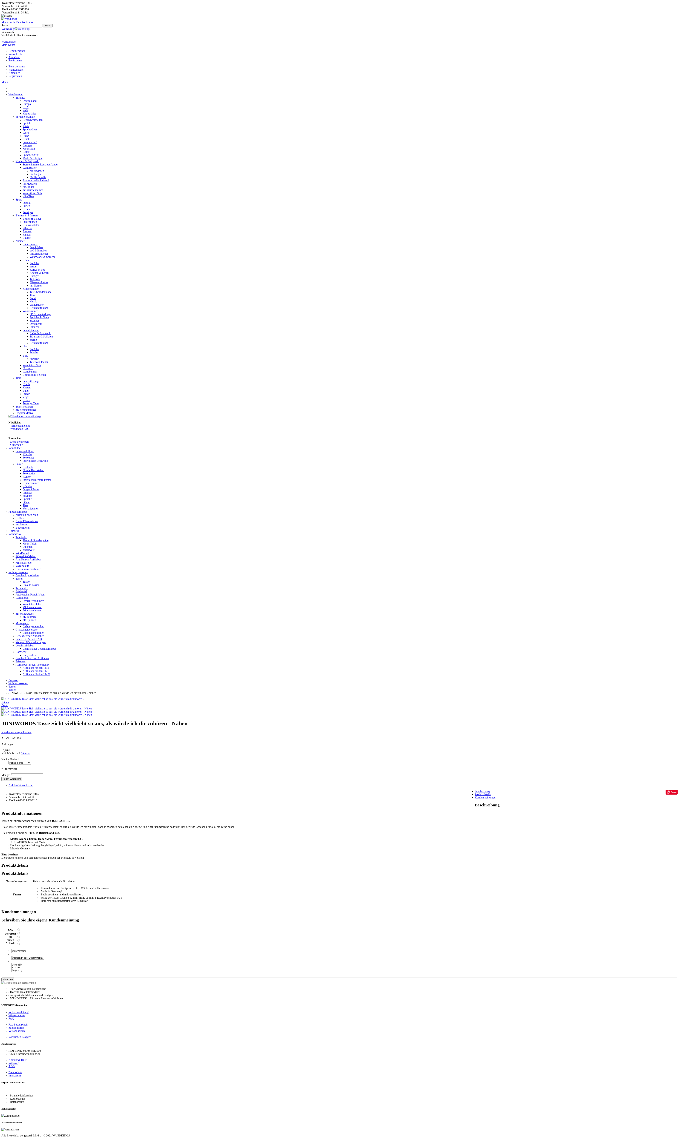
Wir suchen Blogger (19, 1036)
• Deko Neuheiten (18, 441)
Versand (25, 753)
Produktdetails (483, 794)
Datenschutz (15, 1072)
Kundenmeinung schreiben (16, 732)
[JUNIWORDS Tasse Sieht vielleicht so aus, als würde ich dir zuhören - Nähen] (46, 708)
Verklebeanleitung (18, 1012)
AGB (11, 1066)
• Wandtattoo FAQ (18, 428)
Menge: (5, 775)
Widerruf (13, 1063)
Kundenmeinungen (485, 797)
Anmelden (14, 57)
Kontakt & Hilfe (17, 1059)
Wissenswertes (16, 1015)
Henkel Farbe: (10, 759)
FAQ (11, 1018)
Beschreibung (482, 791)
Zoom (4, 705)
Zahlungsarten (16, 1027)
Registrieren (15, 60)
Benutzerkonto (16, 50)
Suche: (5, 25)
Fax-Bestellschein (18, 1024)
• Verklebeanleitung (19, 425)
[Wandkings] (9, 18)
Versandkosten (16, 1030)
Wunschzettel (15, 54)
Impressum (14, 1075)
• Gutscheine (15, 444)
